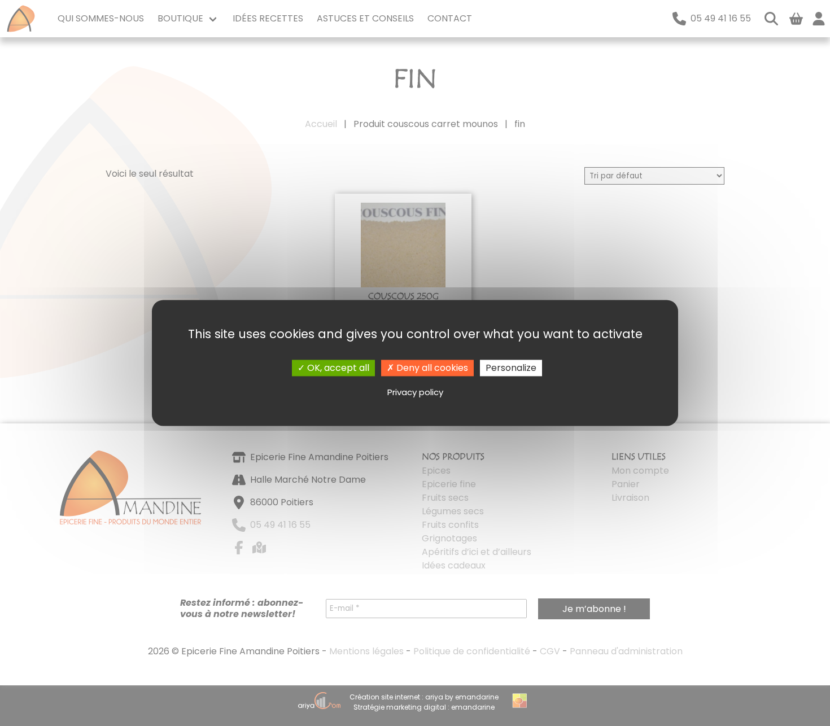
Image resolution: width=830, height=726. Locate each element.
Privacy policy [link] (415, 392)
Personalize (511, 367)
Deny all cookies (431, 367)
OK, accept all (337, 367)
